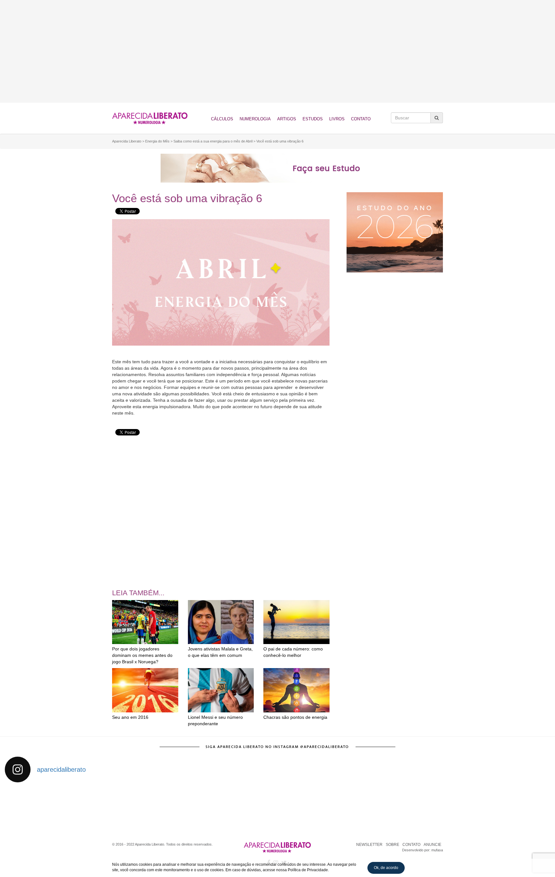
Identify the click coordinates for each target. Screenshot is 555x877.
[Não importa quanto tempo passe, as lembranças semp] (106, 809)
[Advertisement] (277, 51)
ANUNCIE (432, 844)
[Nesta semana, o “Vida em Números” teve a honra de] (38, 809)
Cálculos (222, 118)
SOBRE (392, 844)
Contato (361, 118)
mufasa (437, 850)
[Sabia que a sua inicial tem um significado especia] (175, 809)
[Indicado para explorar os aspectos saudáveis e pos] (380, 809)
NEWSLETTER (369, 844)
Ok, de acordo (386, 867)
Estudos (313, 118)
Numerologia (255, 118)
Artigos (286, 118)
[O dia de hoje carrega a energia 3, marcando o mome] (311, 809)
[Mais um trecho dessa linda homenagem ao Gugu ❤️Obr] (448, 809)
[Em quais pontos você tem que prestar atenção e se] (516, 809)
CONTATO (411, 844)
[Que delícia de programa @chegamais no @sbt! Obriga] (243, 809)
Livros (337, 118)
